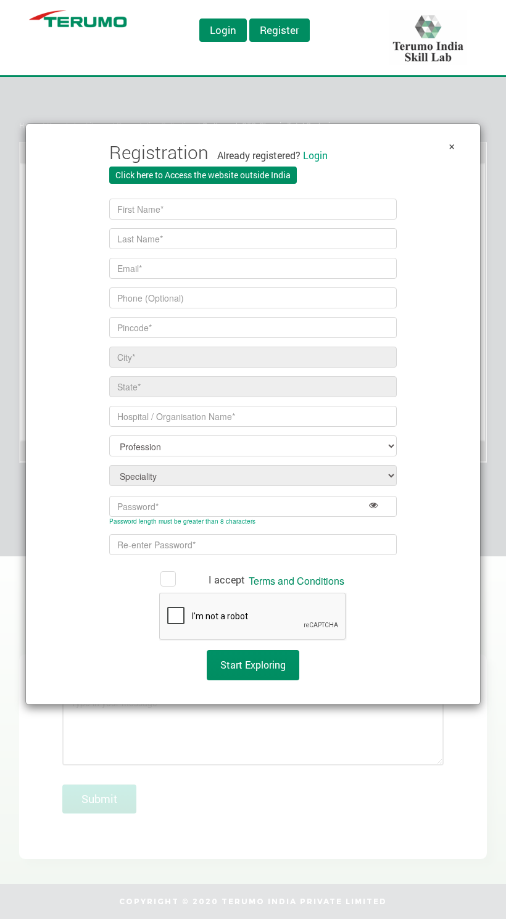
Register (279, 30)
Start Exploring (253, 664)
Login (223, 30)
